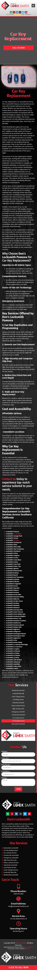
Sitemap (28, 948)
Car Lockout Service (18, 718)
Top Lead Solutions (28, 947)
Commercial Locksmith (18, 715)
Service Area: (5, 758)
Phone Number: (6, 765)
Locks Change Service (18, 696)
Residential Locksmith (18, 690)
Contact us (9, 479)
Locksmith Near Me (18, 693)
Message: (4, 778)
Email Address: (5, 771)
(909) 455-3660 (18, 894)
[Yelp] (14, 12)
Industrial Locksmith (18, 702)
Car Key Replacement (18, 721)
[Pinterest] (26, 12)
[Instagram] (20, 12)
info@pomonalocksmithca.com (18, 906)
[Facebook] (17, 12)
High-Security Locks (18, 709)
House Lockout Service (18, 705)
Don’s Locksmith (21, 943)
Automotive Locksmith (18, 724)
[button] (33, 5)
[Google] (11, 12)
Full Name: (4, 751)
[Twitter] (23, 12)
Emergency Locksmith (18, 712)
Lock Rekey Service (18, 699)
